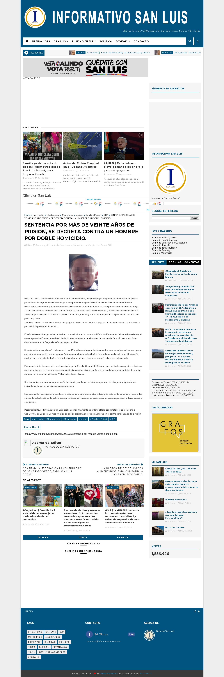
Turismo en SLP (83, 41)
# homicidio (37, 419)
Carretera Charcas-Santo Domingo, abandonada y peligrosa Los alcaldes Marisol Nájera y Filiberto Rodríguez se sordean (179, 356)
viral (31, 652)
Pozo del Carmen (175, 527)
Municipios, (78, 245)
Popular (175, 262)
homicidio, (55, 245)
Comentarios (192, 263)
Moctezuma (53, 215)
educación (113, 488)
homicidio (38, 215)
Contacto (141, 41)
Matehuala (60, 647)
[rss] (198, 611)
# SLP (112, 419)
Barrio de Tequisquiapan (164, 247)
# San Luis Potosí (98, 419)
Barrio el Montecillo (162, 253)
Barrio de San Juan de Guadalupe (169, 242)
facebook (122, 537)
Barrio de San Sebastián (164, 240)
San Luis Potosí (93, 215)
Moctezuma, (66, 245)
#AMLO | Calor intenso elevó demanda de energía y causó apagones (123, 167)
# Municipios (69, 419)
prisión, (88, 245)
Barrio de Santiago (161, 250)
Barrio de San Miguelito (164, 237)
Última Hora (41, 41)
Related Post (32, 480)
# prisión (83, 419)
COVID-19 (122, 41)
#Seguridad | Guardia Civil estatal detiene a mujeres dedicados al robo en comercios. (39, 515)
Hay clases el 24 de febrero (166, 395)
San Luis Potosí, (99, 245)
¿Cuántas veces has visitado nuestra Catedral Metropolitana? (181, 515)
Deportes (34, 642)
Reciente (158, 262)
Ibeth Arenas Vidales (52, 652)
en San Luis (154, 52)
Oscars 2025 (158, 385)
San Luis (60, 41)
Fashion (44, 647)
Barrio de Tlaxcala (161, 245)
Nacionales (30, 127)
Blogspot (146, 673)
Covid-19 (64, 642)
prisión (79, 215)
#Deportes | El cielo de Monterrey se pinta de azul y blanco (105, 52)
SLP (106, 215)
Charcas (67, 52)
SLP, (110, 245)
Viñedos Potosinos (176, 499)
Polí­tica (106, 41)
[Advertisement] (83, 104)
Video (32, 647)
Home (27, 215)
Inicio (29, 611)
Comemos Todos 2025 (163, 382)
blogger (43, 537)
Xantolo (33, 657)
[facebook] (195, 611)
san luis (51, 632)
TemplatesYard (108, 673)
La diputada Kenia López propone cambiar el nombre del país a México (174, 391)
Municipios (67, 215)
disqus (83, 537)
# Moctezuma (53, 419)
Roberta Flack (159, 387)
